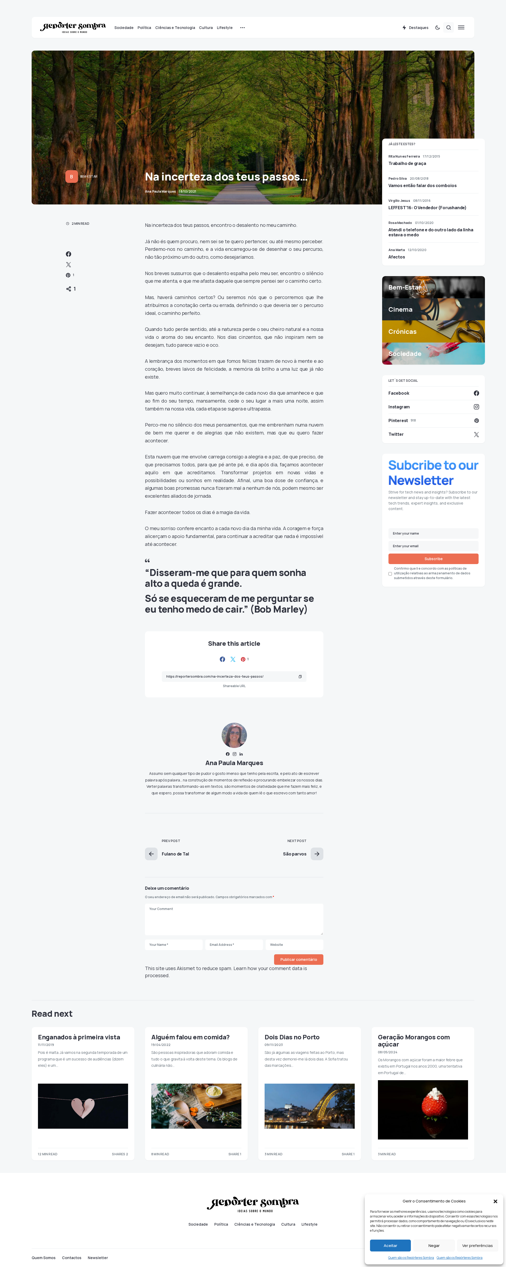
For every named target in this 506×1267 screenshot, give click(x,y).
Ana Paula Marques (234, 762)
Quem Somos (44, 1258)
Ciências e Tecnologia (254, 1224)
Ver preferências (477, 1245)
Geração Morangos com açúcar (414, 1040)
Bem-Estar (89, 176)
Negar (434, 1245)
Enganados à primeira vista (79, 1037)
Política (221, 1224)
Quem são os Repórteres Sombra (411, 1257)
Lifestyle (309, 1224)
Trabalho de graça (407, 163)
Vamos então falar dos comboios (422, 185)
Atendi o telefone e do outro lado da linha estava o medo (430, 232)
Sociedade (198, 1224)
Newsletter (98, 1258)
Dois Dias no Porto (292, 1037)
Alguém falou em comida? (190, 1037)
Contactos (71, 1258)
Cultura (288, 1224)
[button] (495, 1201)
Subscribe (434, 558)
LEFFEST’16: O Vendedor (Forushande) (427, 208)
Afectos (396, 257)
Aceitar (390, 1245)
